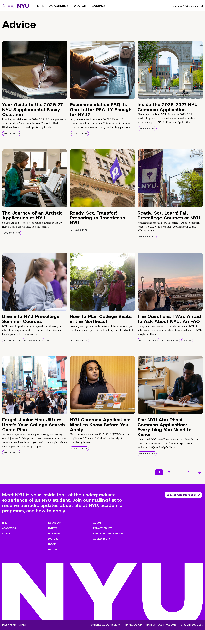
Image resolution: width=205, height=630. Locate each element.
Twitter (53, 528)
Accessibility (101, 538)
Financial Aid (133, 625)
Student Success (192, 625)
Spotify (52, 549)
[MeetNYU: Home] (15, 5)
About (97, 522)
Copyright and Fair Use (108, 533)
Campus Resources (33, 340)
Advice (80, 5)
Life (40, 5)
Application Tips (12, 133)
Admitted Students (148, 340)
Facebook (54, 533)
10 (190, 472)
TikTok (52, 544)
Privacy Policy (102, 528)
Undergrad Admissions (106, 625)
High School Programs (161, 625)
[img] (34, 70)
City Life (51, 340)
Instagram (54, 522)
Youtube (53, 538)
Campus (98, 5)
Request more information (181, 494)
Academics (58, 5)
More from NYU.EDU (14, 625)
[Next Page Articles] (199, 472)
